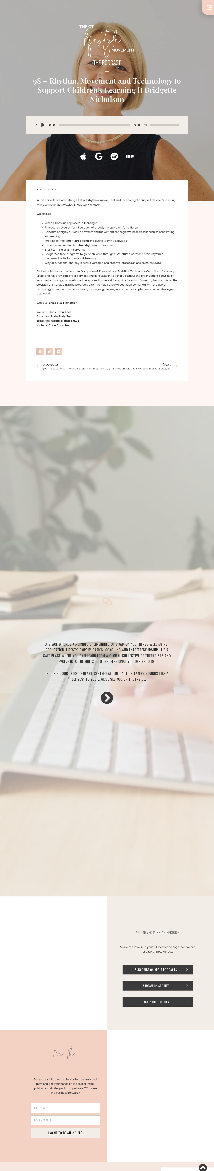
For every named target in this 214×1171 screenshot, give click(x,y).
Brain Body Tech (60, 325)
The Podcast (107, 62)
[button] (40, 351)
